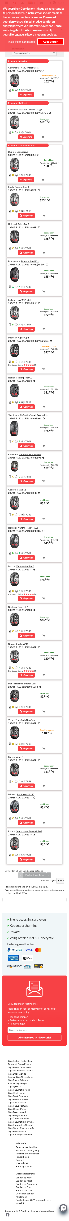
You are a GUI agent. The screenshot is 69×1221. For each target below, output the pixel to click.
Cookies (26, 8)
